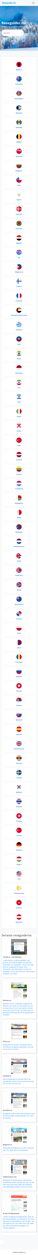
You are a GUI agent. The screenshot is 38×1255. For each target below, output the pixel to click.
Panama (19, 619)
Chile (19, 185)
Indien (19, 359)
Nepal (19, 561)
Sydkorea (19, 792)
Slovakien (19, 720)
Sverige (19, 778)
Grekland (19, 330)
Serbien (19, 705)
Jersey (19, 431)
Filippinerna (19, 272)
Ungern (19, 864)
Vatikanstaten (19, 893)
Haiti (19, 344)
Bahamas (19, 113)
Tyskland (19, 850)
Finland (19, 286)
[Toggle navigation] (33, 3)
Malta (19, 518)
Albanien (19, 70)
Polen (19, 633)
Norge (19, 590)
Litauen (19, 474)
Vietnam (19, 908)
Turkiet (19, 835)
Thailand (19, 807)
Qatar (19, 648)
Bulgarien (19, 171)
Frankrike (19, 301)
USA (19, 879)
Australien (19, 84)
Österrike (19, 922)
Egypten (19, 243)
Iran (19, 388)
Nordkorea (19, 575)
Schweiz (19, 691)
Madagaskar (19, 503)
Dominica (19, 229)
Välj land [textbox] (7, 33)
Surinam (19, 763)
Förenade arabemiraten (19, 315)
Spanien (19, 734)
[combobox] (13, 33)
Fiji (19, 257)
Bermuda (19, 156)
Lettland (19, 460)
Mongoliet (19, 532)
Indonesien (19, 373)
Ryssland (19, 677)
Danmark (19, 214)
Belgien (19, 142)
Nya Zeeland (19, 604)
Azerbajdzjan (19, 99)
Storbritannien (19, 749)
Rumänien (19, 662)
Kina (19, 445)
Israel (19, 402)
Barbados (19, 127)
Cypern (19, 200)
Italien (19, 416)
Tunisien (19, 821)
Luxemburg (19, 489)
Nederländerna (19, 546)
